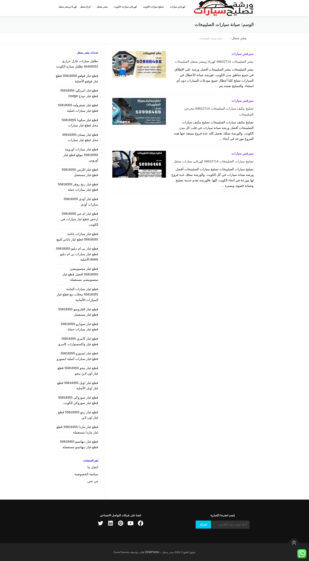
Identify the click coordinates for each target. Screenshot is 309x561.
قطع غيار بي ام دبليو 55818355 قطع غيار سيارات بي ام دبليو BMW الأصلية (77, 254)
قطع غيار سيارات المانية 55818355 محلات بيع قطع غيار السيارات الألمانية (77, 294)
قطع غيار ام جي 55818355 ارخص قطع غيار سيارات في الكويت (79, 219)
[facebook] (140, 523)
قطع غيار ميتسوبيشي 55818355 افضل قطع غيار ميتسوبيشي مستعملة (80, 274)
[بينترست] (120, 523)
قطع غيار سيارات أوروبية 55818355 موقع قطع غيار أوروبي (80, 155)
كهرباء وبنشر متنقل (67, 6)
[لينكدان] (110, 523)
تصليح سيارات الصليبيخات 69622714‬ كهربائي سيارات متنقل (214, 161)
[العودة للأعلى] (294, 543)
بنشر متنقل (102, 6)
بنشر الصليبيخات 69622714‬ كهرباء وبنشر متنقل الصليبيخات (214, 61)
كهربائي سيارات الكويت (125, 6)
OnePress (152, 552)
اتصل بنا (92, 467)
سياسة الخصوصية (86, 474)
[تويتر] (100, 523)
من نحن (92, 481)
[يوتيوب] (130, 523)
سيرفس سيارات (243, 54)
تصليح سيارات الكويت (153, 6)
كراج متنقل (85, 6)
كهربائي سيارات (177, 6)
